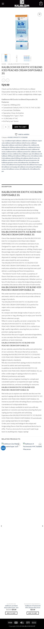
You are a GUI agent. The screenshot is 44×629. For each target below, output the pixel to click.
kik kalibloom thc (25, 169)
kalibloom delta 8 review (23, 143)
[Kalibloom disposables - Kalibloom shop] (22, 3)
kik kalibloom (36, 154)
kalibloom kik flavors (21, 147)
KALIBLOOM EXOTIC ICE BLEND (18, 64)
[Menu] (3, 3)
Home (4, 64)
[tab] (22, 186)
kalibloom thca (17, 154)
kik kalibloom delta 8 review (29, 158)
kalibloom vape (26, 154)
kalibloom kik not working (11, 149)
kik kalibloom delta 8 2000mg (11, 158)
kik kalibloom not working (25, 167)
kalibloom (18, 141)
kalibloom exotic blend (15, 145)
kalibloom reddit (36, 152)
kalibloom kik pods (25, 149)
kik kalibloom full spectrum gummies (26, 160)
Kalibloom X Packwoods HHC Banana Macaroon (33, 606)
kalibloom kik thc (11, 152)
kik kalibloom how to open (34, 165)
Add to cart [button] (11, 613)
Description (6, 186)
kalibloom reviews (7, 154)
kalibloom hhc (26, 145)
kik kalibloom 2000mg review (22, 156)
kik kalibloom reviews (12, 169)
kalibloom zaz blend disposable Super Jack (11, 606)
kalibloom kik (35, 145)
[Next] (39, 32)
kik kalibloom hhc (23, 162)
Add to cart (20, 127)
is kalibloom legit (10, 141)
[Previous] (5, 32)
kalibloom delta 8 (10, 143)
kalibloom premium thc (23, 152)
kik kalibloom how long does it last (16, 165)
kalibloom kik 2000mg (8, 147)
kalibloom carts (26, 141)
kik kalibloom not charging (9, 167)
